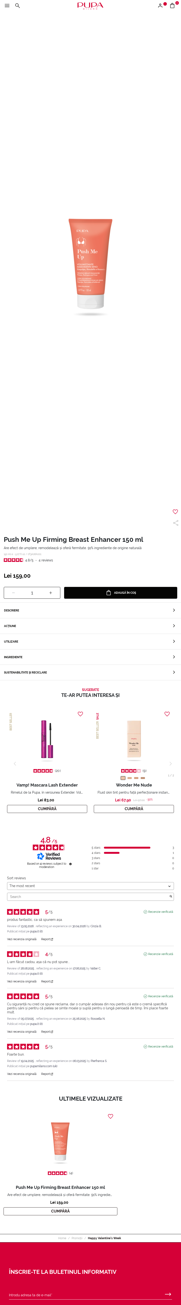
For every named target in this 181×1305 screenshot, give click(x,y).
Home (62, 1238)
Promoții (77, 1238)
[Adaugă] (50, 593)
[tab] (90, 610)
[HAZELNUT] (142, 778)
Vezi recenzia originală (22, 939)
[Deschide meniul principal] (7, 6)
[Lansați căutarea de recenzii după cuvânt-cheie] (171, 896)
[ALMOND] (129, 778)
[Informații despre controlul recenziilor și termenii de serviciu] (70, 864)
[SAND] (136, 778)
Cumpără (47, 809)
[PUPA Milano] (90, 5)
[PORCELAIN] (123, 778)
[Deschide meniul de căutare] (17, 6)
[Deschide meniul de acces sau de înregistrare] (162, 6)
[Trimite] (168, 1293)
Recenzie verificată (160, 912)
